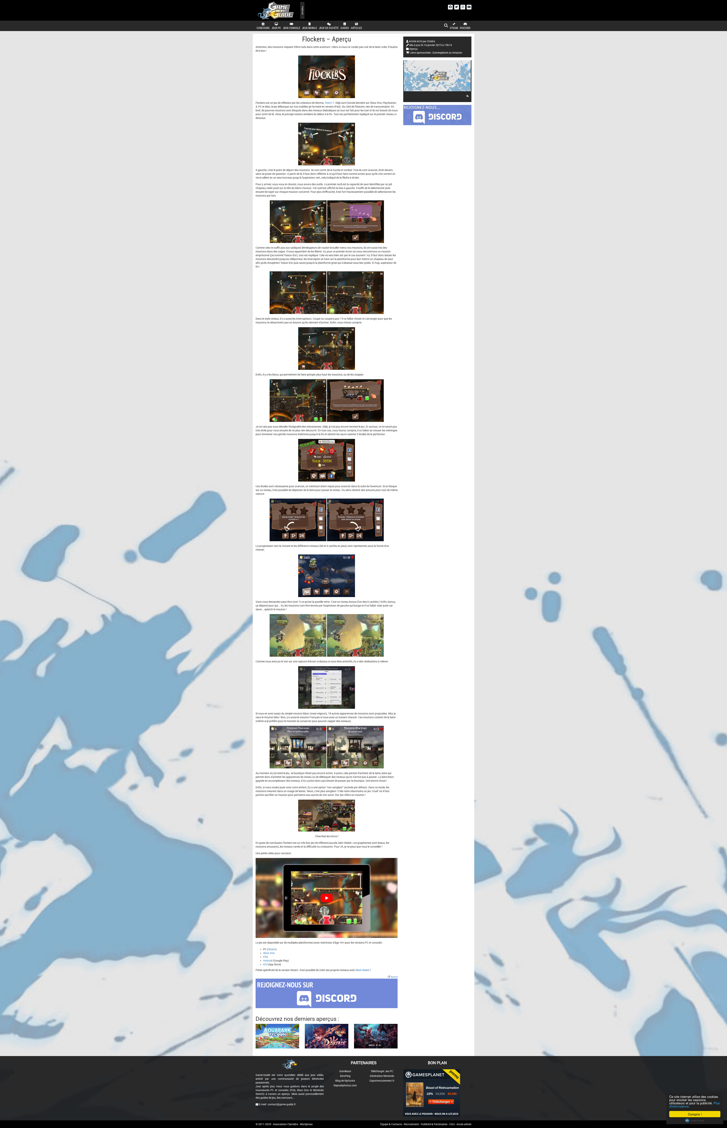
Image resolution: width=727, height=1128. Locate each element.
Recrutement (411, 1124)
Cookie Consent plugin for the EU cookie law (694, 1121)
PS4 (265, 956)
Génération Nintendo (382, 1075)
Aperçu (413, 48)
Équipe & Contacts (391, 1124)
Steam (272, 949)
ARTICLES (356, 28)
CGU (452, 1124)
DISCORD (465, 28)
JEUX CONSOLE (291, 28)
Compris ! (695, 1114)
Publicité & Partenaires (434, 1124)
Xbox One (269, 953)
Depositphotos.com (345, 1085)
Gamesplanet (440, 52)
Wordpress (306, 1124)
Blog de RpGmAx (345, 1080)
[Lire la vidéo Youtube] (327, 898)
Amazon (457, 52)
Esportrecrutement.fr (382, 1080)
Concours (263, 28)
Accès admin (463, 1124)
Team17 (329, 102)
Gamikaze (345, 1071)
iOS (265, 964)
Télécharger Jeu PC (382, 1071)
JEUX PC (276, 28)
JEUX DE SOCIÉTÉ (329, 28)
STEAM (454, 28)
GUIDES (344, 28)
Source (394, 977)
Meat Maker (363, 970)
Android (267, 960)
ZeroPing (345, 1075)
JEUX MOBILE (309, 28)
